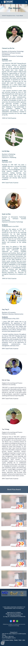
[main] (14, 8)
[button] (1, 2)
